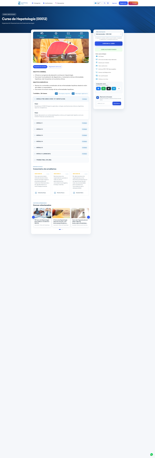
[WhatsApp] (151, 454)
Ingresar (114, 3)
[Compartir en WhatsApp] (103, 88)
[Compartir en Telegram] (114, 88)
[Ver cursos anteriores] (33, 217)
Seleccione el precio (100, 31)
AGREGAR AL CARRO (109, 43)
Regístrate (123, 3)
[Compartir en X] (108, 88)
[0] (108, 3)
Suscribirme (117, 103)
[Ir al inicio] (23, 3)
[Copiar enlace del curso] (119, 88)
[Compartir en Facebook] (98, 88)
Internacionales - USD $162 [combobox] (103, 34)
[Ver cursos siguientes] (88, 217)
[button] (40, 66)
